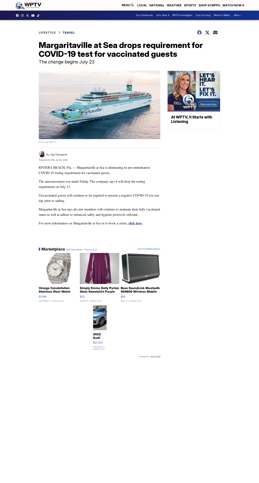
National (156, 5)
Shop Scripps (209, 5)
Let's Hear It (162, 15)
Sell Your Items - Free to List (81, 250)
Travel (68, 32)
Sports (190, 5)
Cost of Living (203, 15)
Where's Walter (222, 15)
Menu (126, 5)
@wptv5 (39, 15)
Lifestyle (47, 32)
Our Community (144, 15)
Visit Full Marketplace (148, 249)
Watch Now (232, 5)
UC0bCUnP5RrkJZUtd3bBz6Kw (33, 15)
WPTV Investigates (182, 15)
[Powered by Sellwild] (155, 356)
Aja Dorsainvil (59, 154)
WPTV (28, 15)
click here (135, 223)
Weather (174, 5)
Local (142, 5)
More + (238, 15)
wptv (23, 15)
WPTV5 (18, 15)
